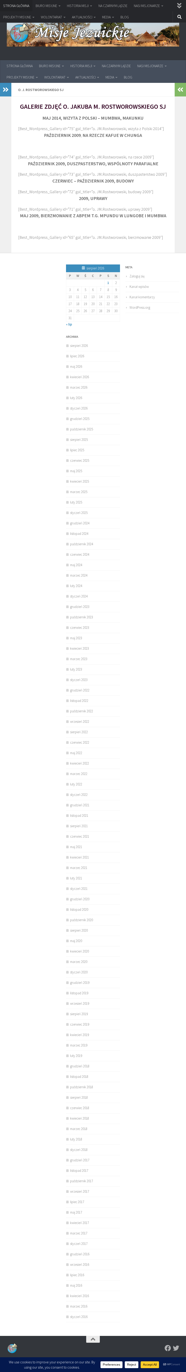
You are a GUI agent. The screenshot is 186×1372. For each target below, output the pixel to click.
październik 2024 (81, 544)
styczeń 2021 (79, 888)
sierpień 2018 (79, 1097)
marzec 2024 (78, 575)
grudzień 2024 (79, 523)
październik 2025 (81, 429)
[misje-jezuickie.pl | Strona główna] (93, 33)
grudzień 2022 (79, 690)
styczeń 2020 (79, 972)
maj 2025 (76, 471)
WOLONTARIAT (51, 17)
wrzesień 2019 (79, 1003)
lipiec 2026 (77, 356)
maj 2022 (76, 753)
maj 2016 (76, 1285)
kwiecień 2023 (79, 648)
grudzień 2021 (79, 805)
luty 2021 (76, 878)
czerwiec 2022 (79, 742)
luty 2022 (76, 784)
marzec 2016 (78, 1306)
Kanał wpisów (139, 286)
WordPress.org (140, 307)
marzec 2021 (78, 868)
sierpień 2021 (79, 826)
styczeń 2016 (79, 1317)
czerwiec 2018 (79, 1108)
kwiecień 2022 (79, 763)
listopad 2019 (79, 993)
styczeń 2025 (79, 513)
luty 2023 (76, 669)
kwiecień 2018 (79, 1118)
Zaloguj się (137, 276)
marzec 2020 (78, 962)
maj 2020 (76, 941)
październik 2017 (81, 1181)
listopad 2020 (79, 909)
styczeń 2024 (79, 596)
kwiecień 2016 (79, 1296)
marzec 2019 (78, 1045)
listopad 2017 (79, 1170)
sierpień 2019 (79, 1014)
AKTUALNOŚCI (82, 17)
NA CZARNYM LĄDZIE (112, 5)
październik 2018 (81, 1087)
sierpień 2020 (79, 930)
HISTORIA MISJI (78, 5)
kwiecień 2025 (79, 481)
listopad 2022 (79, 700)
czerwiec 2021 (79, 836)
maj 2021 (76, 847)
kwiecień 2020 (79, 951)
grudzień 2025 (79, 419)
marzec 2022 (78, 774)
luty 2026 (76, 398)
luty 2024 (76, 586)
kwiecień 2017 (79, 1223)
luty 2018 (76, 1139)
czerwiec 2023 (79, 627)
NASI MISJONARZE (147, 5)
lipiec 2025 (77, 450)
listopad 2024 (79, 533)
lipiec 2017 (77, 1202)
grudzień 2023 (79, 607)
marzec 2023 (78, 659)
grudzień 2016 (79, 1254)
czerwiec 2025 (79, 460)
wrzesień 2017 (79, 1191)
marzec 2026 (78, 387)
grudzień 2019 (79, 982)
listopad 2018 (79, 1076)
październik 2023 (81, 617)
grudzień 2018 (79, 1066)
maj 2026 (76, 366)
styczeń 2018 (79, 1149)
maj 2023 (76, 638)
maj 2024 (76, 565)
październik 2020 (81, 920)
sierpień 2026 (79, 345)
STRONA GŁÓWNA (16, 5)
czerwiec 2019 (79, 1024)
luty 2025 (76, 502)
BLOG (124, 17)
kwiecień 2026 (79, 377)
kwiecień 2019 (79, 1035)
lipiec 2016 (77, 1275)
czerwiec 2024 (79, 554)
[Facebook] (168, 1348)
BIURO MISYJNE (46, 5)
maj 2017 (76, 1212)
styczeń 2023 (79, 680)
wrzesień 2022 (79, 721)
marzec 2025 (78, 492)
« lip (69, 324)
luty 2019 (76, 1056)
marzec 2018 (78, 1129)
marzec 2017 (78, 1233)
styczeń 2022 (79, 794)
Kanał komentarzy (142, 297)
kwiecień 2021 (79, 857)
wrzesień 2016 (79, 1264)
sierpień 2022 (79, 732)
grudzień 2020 (79, 899)
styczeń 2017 (79, 1243)
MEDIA (106, 17)
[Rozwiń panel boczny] (5, 89)
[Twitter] (176, 1348)
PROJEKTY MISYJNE (17, 17)
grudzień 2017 (79, 1160)
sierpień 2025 (79, 439)
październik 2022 (81, 711)
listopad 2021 (79, 815)
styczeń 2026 (79, 408)
